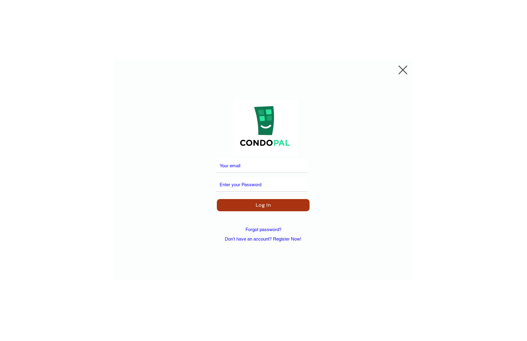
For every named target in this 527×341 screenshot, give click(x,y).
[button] (402, 69)
